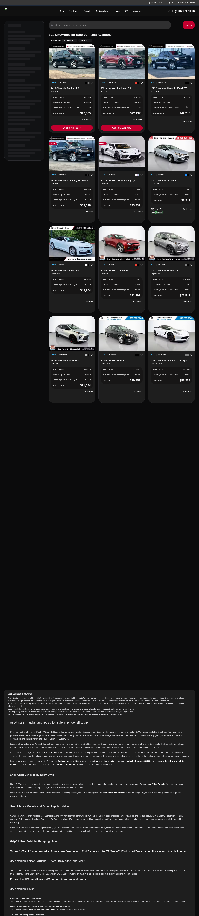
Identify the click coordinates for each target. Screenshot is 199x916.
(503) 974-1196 (185, 11)
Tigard (23, 879)
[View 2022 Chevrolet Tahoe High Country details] (72, 153)
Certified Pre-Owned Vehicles (23, 851)
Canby (64, 879)
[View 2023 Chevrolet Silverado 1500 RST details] (171, 61)
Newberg (73, 879)
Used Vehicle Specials (49, 851)
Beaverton (42, 879)
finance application (67, 764)
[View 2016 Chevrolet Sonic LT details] (122, 333)
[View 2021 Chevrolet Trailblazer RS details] (122, 61)
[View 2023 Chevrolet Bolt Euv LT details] (72, 333)
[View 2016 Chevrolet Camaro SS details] (122, 243)
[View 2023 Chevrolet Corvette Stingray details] (122, 151)
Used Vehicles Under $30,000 (95, 851)
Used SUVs (115, 851)
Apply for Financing (177, 851)
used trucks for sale (115, 793)
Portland (14, 879)
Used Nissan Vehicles (71, 851)
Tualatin (82, 879)
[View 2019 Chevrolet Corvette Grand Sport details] (171, 333)
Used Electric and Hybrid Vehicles (151, 851)
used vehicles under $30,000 (138, 761)
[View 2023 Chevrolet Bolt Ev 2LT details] (171, 243)
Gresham (31, 879)
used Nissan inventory (51, 752)
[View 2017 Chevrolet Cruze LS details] (171, 153)
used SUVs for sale (156, 784)
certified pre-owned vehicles (67, 761)
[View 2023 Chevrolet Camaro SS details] (72, 243)
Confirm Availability (72, 128)
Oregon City (53, 879)
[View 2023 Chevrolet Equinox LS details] (72, 61)
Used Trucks (128, 851)
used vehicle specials (105, 761)
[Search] (168, 11)
